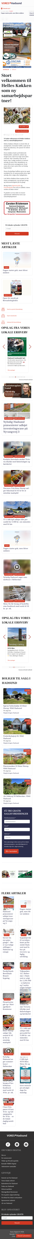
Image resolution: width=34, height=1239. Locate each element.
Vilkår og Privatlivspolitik (9, 1161)
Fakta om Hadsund (7, 1186)
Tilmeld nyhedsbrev (23, 1236)
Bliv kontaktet (11, 851)
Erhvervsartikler (6, 1189)
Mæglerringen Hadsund (11, 713)
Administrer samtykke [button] (8, 1166)
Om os (3, 1155)
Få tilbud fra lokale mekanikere (11, 1198)
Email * (6, 826)
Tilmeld (17, 234)
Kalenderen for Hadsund (9, 1183)
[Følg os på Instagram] (17, 1144)
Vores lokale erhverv (8, 1181)
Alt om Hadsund (6, 1203)
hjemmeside (16, 186)
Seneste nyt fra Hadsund (9, 1178)
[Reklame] (17, 30)
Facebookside (8, 187)
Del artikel (23, 127)
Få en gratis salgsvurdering (10, 1195)
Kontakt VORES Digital (8, 1164)
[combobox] (5, 837)
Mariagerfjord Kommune (9, 1192)
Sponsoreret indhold (8, 1200)
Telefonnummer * (10, 818)
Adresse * (7, 834)
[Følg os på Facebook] (8, 1144)
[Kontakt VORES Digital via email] (26, 1144)
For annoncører (6, 1158)
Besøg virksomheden (22, 131)
